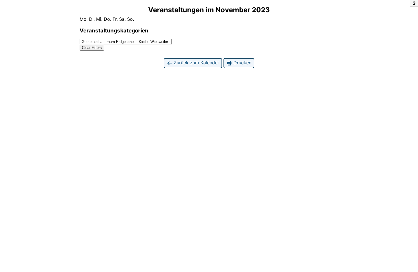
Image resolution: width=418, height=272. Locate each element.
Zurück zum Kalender (195, 62)
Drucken (241, 62)
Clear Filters (92, 48)
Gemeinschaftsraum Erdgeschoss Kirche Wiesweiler (125, 42)
